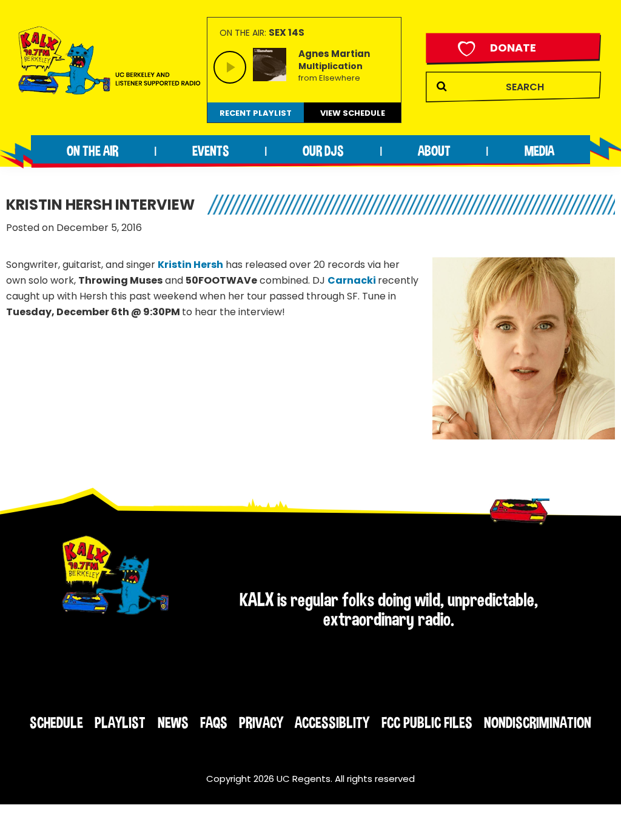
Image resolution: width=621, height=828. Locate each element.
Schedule (56, 722)
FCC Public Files (426, 722)
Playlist (120, 722)
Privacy (261, 722)
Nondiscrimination (537, 722)
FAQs (213, 722)
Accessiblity (332, 722)
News (173, 722)
